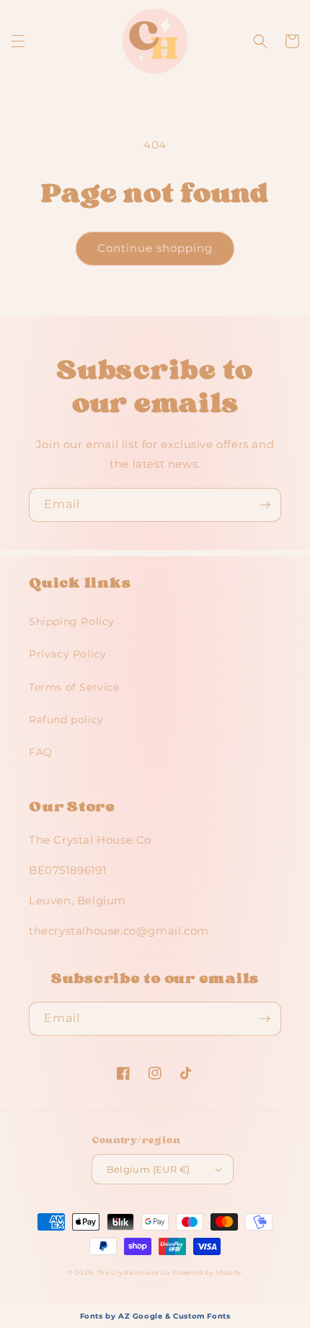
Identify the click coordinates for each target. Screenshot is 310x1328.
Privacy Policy (67, 653)
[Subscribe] (264, 505)
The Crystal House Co (133, 1272)
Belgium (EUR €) (148, 1169)
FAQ (41, 752)
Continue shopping (155, 248)
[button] (18, 41)
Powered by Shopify (207, 1272)
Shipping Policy (72, 621)
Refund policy (66, 719)
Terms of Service (74, 687)
